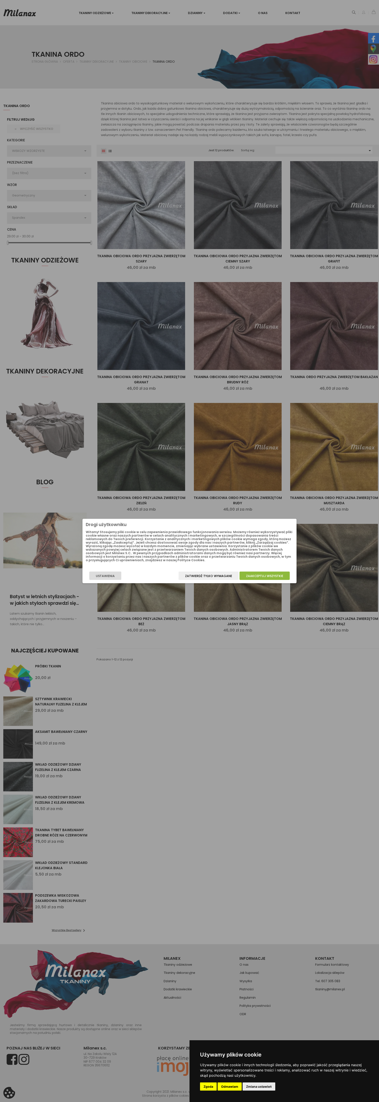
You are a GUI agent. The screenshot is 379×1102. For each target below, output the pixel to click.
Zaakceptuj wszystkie (264, 576)
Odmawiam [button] (229, 1086)
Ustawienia (105, 576)
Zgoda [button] (208, 1086)
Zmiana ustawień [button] (259, 1086)
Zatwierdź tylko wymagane (208, 576)
